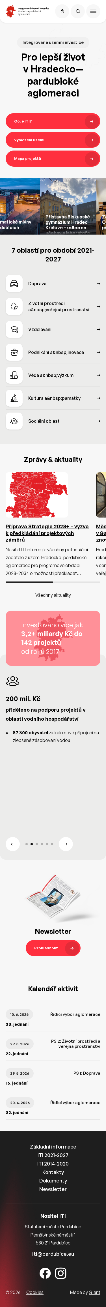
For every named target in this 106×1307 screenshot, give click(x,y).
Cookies (35, 1292)
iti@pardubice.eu (53, 1253)
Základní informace (53, 1146)
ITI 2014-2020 (53, 1163)
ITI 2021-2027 (53, 1155)
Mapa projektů (27, 158)
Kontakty (53, 1172)
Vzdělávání (39, 329)
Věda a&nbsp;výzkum (50, 375)
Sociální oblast (44, 421)
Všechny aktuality (53, 595)
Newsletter (53, 1189)
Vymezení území (29, 140)
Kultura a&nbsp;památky (54, 398)
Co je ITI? (23, 121)
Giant (94, 1292)
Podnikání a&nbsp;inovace (56, 352)
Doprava (37, 283)
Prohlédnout (46, 948)
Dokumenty (53, 1180)
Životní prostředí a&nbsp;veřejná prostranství (58, 306)
